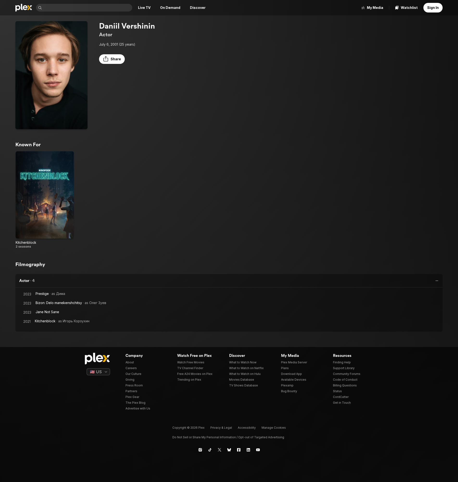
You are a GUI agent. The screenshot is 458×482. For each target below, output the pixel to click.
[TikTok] (210, 450)
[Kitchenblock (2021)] (45, 200)
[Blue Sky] (229, 450)
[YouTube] (258, 450)
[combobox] (87, 8)
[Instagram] (200, 450)
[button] (112, 59)
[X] (219, 450)
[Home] (23, 7)
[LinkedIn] (248, 450)
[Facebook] (239, 450)
